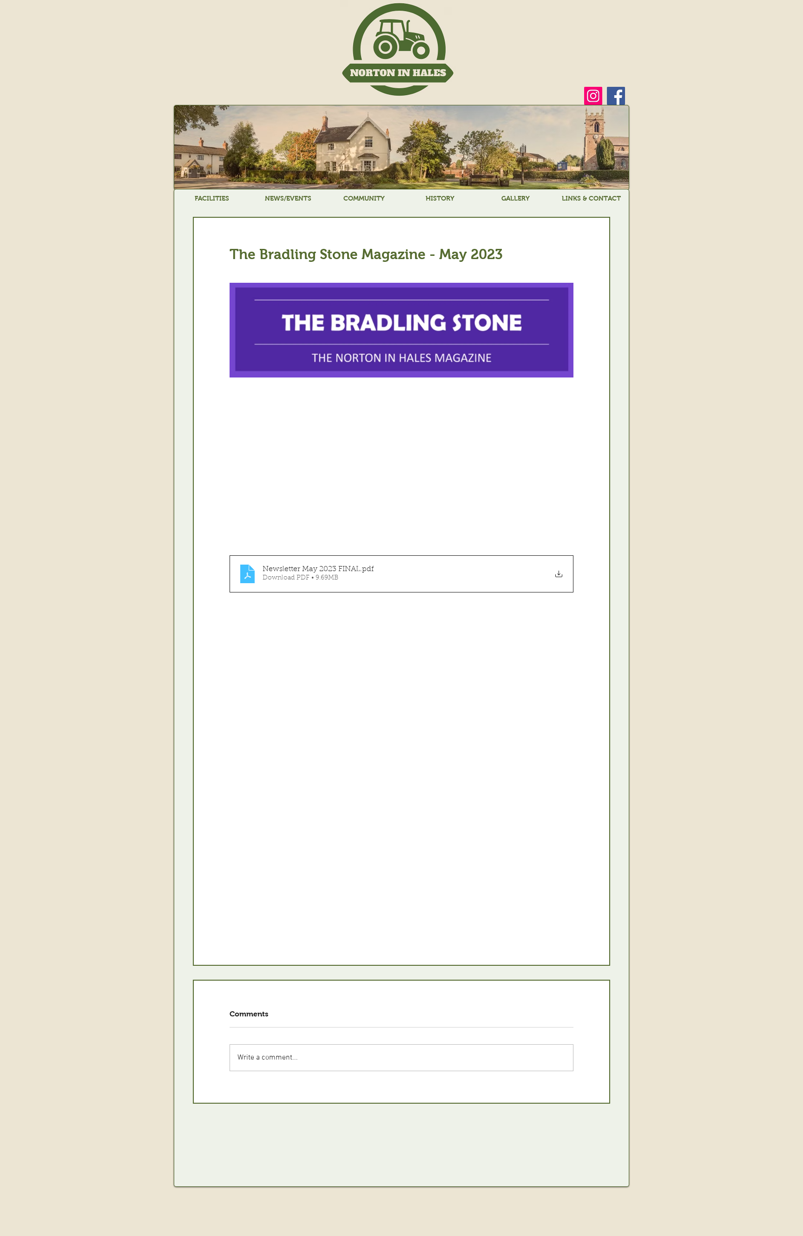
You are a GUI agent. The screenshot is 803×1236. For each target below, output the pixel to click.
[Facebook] (616, 96)
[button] (212, 198)
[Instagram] (593, 96)
